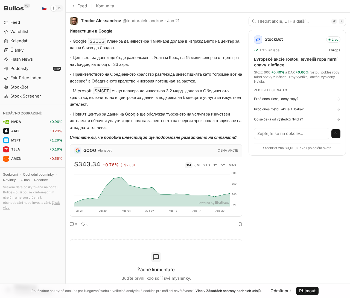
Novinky (9, 180)
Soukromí (10, 174)
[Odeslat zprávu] (336, 133)
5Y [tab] (223, 165)
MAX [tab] (233, 165)
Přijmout (307, 290)
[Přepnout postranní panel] (65, 149)
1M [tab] (188, 165)
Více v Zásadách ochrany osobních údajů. (229, 291)
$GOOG (97, 41)
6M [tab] (197, 165)
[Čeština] (44, 8)
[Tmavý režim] (56, 8)
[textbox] (291, 133)
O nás (25, 180)
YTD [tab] (206, 165)
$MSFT (102, 90)
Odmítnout (280, 290)
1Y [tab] (215, 165)
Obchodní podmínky (38, 174)
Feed (82, 5)
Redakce (41, 180)
